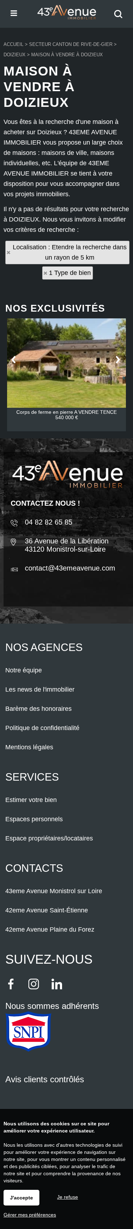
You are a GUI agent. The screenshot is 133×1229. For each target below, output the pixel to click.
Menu (13, 12)
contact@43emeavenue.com (70, 568)
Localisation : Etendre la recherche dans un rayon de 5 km (70, 252)
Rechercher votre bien (120, 18)
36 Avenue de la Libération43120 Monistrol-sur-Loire (67, 545)
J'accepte (21, 1198)
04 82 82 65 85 (48, 522)
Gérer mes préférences (30, 1215)
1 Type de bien (70, 272)
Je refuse (67, 1197)
